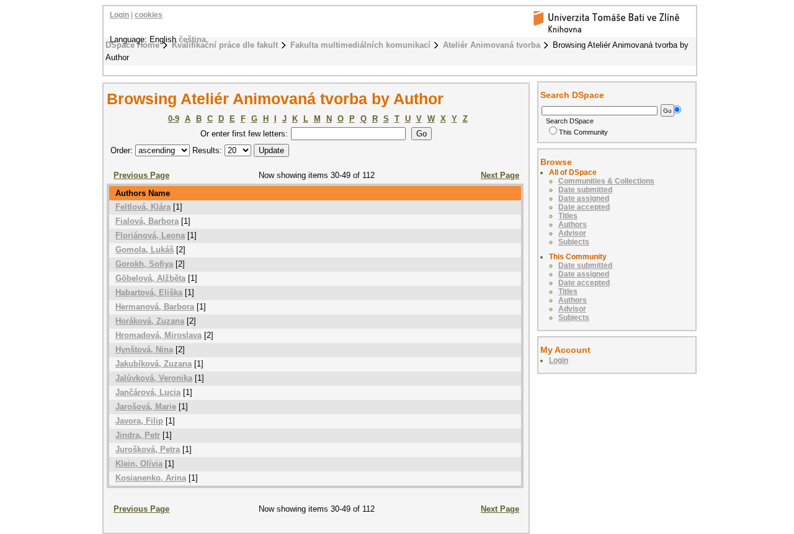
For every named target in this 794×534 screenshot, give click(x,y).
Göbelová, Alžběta (150, 278)
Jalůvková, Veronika (153, 378)
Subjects (573, 242)
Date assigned (583, 198)
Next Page (500, 175)
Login (119, 15)
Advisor (572, 233)
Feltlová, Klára (143, 206)
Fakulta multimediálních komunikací (360, 45)
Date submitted (585, 189)
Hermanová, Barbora (154, 306)
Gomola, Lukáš (144, 249)
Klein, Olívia (139, 463)
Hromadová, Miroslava (158, 335)
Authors (572, 224)
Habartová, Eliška (148, 292)
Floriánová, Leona (150, 235)
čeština (192, 39)
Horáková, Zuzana (149, 321)
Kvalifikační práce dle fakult (225, 45)
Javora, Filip (139, 420)
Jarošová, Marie (145, 406)
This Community (583, 132)
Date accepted (584, 207)
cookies (149, 15)
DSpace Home (132, 45)
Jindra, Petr (137, 435)
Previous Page (141, 175)
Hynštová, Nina (144, 349)
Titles (568, 215)
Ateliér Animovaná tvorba (491, 45)
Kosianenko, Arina (150, 478)
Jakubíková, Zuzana (153, 363)
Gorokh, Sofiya (144, 264)
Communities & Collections (606, 181)
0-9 (173, 118)
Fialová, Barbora (147, 221)
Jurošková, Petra (147, 449)
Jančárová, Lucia (148, 392)
